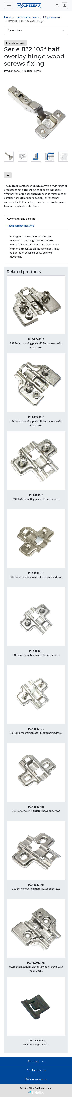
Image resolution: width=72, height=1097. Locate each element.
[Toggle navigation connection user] (64, 5)
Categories (15, 30)
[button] (57, 5)
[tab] (9, 157)
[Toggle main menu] (8, 5)
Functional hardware (27, 17)
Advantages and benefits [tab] (21, 218)
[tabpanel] (36, 246)
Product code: (12, 70)
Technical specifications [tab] (20, 225)
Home (7, 17)
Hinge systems (51, 17)
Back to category (16, 42)
